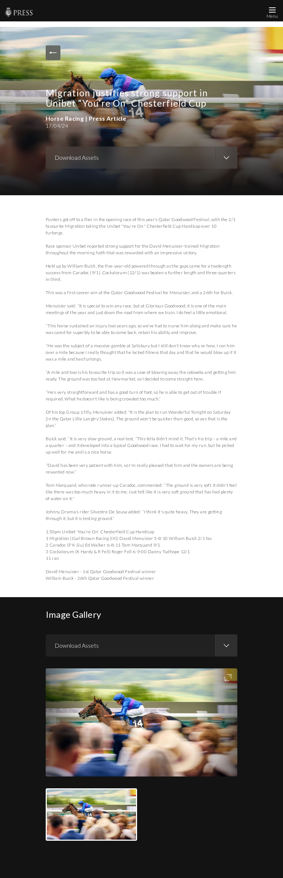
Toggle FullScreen (227, 677)
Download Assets (77, 157)
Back (53, 52)
